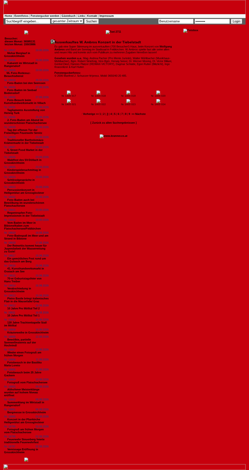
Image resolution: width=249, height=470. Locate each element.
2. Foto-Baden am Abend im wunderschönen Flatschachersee (25, 121)
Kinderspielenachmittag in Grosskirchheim (22, 171)
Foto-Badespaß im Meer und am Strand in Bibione (26, 237)
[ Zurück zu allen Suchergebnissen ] (113, 122)
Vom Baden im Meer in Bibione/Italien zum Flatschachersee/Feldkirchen (22, 225)
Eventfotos (21, 15)
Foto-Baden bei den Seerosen (26, 83)
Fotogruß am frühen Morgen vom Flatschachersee (24, 431)
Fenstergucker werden (45, 15)
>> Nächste (139, 113)
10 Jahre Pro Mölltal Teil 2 (23, 308)
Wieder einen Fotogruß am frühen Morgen (22, 354)
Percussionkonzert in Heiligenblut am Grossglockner (24, 191)
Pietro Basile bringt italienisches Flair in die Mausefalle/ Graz (26, 300)
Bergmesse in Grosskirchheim (26, 412)
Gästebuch (69, 15)
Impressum (106, 15)
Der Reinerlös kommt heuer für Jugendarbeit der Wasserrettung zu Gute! (25, 248)
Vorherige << (91, 113)
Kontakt (92, 15)
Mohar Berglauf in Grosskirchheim (17, 54)
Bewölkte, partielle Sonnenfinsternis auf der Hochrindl (20, 342)
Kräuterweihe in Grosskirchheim (28, 332)
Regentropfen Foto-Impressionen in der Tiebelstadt (24, 214)
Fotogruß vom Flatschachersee (27, 382)
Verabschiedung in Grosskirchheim (17, 290)
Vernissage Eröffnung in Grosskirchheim (21, 451)
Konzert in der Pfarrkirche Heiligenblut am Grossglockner (24, 421)
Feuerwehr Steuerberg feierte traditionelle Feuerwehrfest (24, 441)
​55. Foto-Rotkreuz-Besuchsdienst (17, 74)
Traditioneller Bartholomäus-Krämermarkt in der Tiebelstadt (24, 141)
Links (81, 15)
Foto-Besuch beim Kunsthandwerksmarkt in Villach (25, 101)
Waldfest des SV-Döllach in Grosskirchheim (23, 161)
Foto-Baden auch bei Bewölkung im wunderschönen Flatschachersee (24, 202)
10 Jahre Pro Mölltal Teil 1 (23, 315)
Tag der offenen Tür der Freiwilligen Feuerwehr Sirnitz (23, 131)
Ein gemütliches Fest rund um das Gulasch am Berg (25, 260)
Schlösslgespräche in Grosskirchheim (19, 181)
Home (8, 15)
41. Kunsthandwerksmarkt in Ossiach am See (24, 270)
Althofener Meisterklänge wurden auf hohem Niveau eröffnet (21, 392)
